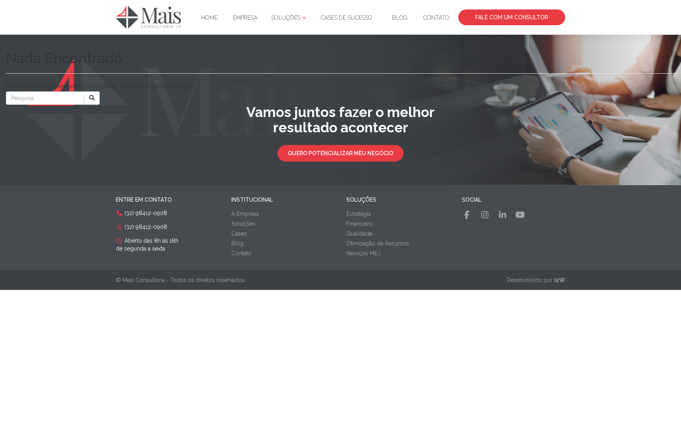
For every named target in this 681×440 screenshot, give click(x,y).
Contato (436, 18)
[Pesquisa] (92, 98)
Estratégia (358, 214)
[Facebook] (467, 215)
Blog (399, 18)
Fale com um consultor (511, 17)
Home (209, 18)
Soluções (286, 18)
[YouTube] (520, 215)
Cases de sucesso (346, 18)
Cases (239, 233)
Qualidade (359, 233)
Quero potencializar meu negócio (340, 153)
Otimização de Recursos (377, 243)
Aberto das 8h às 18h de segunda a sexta (147, 245)
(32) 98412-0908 (145, 213)
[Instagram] (485, 215)
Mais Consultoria (144, 280)
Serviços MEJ (363, 253)
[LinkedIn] (502, 215)
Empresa (245, 18)
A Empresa (245, 214)
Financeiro (359, 224)
